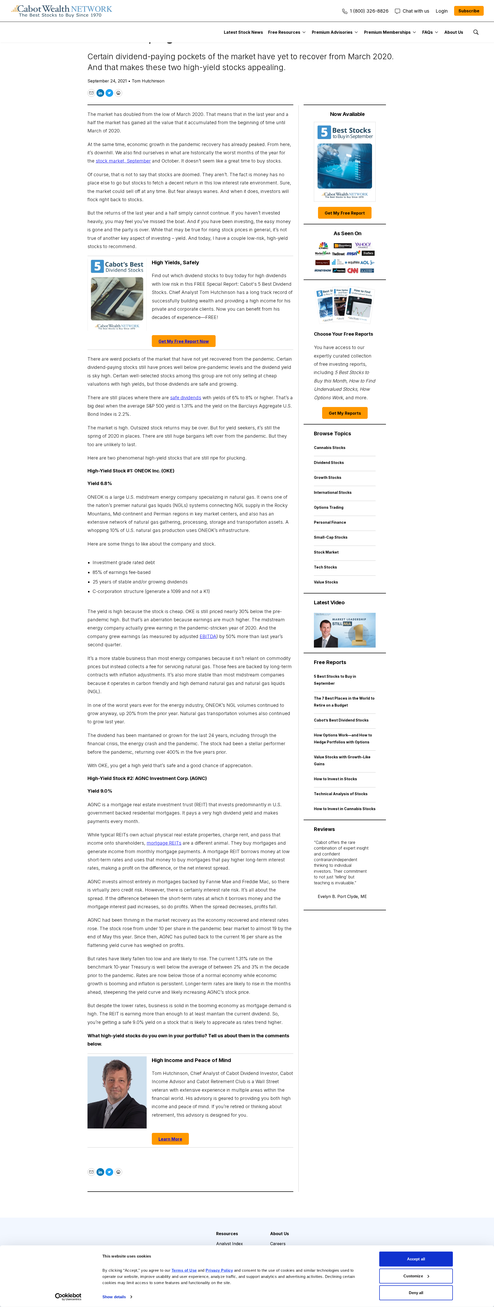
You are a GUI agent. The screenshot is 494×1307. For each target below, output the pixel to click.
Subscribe (468, 10)
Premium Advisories (332, 32)
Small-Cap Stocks (331, 537)
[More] (304, 32)
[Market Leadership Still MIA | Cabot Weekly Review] (345, 630)
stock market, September (123, 161)
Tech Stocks (325, 567)
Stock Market (326, 552)
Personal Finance (330, 522)
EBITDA (208, 636)
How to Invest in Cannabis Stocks (345, 809)
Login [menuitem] (442, 11)
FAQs (427, 32)
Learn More (170, 1139)
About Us (453, 32)
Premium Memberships (387, 32)
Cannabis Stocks (330, 447)
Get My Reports (345, 413)
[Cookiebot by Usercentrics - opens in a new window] (68, 1297)
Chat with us (416, 11)
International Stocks (333, 492)
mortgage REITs (164, 843)
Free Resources (284, 32)
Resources (227, 1233)
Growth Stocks (327, 477)
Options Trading (328, 507)
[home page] (61, 11)
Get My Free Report (345, 213)
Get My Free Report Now (183, 341)
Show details (114, 1297)
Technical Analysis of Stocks (341, 794)
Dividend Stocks (329, 462)
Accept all (416, 1259)
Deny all (416, 1293)
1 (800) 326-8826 (369, 11)
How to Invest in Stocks (335, 779)
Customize (413, 1276)
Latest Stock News (243, 32)
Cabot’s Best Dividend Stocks (341, 720)
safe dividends (185, 397)
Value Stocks (326, 582)
